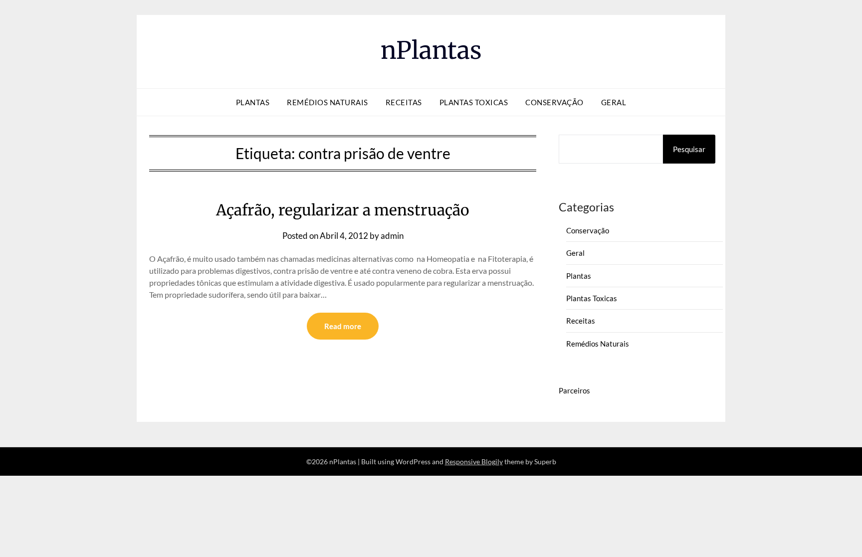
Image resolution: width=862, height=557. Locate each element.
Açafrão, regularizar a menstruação (342, 209)
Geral (614, 102)
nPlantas (431, 50)
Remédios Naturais (327, 102)
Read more (342, 326)
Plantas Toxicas (473, 102)
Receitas (404, 102)
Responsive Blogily (474, 461)
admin (392, 235)
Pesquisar (689, 149)
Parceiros (574, 390)
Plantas (253, 102)
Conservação (554, 102)
